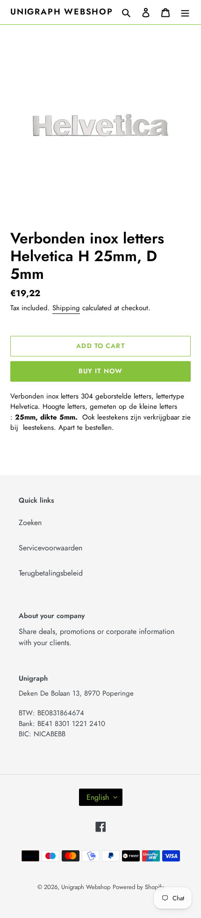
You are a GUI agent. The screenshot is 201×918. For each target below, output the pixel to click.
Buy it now (100, 371)
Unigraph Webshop (61, 12)
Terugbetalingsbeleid (51, 573)
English (97, 797)
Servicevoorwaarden (50, 547)
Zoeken (30, 522)
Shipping (66, 308)
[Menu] (185, 12)
